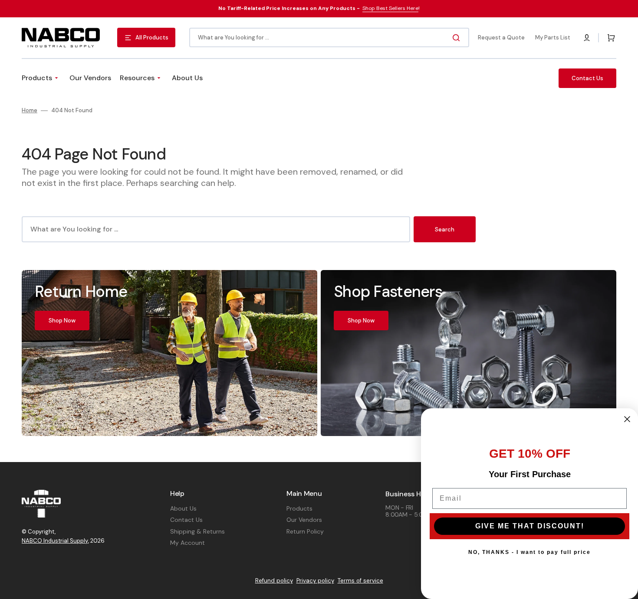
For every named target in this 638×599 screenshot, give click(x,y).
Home (29, 110)
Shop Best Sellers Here (390, 8)
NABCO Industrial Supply (55, 540)
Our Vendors (304, 520)
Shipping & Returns (197, 531)
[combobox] (329, 37)
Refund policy (274, 580)
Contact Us (186, 520)
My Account (187, 543)
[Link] (169, 353)
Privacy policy (315, 580)
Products (299, 508)
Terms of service (360, 580)
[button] (586, 37)
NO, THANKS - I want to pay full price (529, 552)
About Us (183, 508)
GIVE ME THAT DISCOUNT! (529, 526)
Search (444, 229)
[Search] (458, 37)
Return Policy (305, 531)
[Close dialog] (627, 419)
